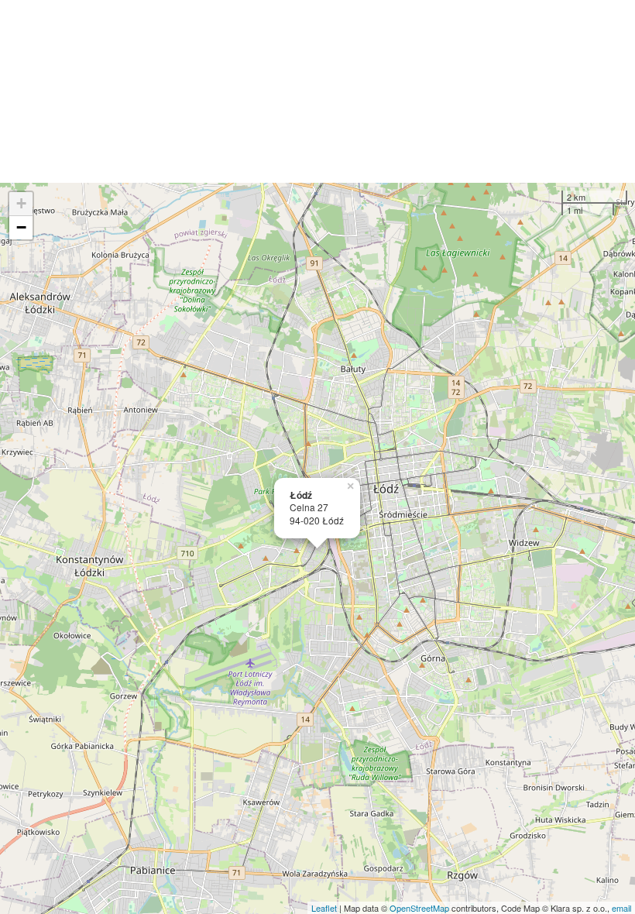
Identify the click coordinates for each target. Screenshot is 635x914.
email (621, 908)
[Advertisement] (317, 91)
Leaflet (324, 908)
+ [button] (21, 203)
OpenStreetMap (419, 908)
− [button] (21, 227)
